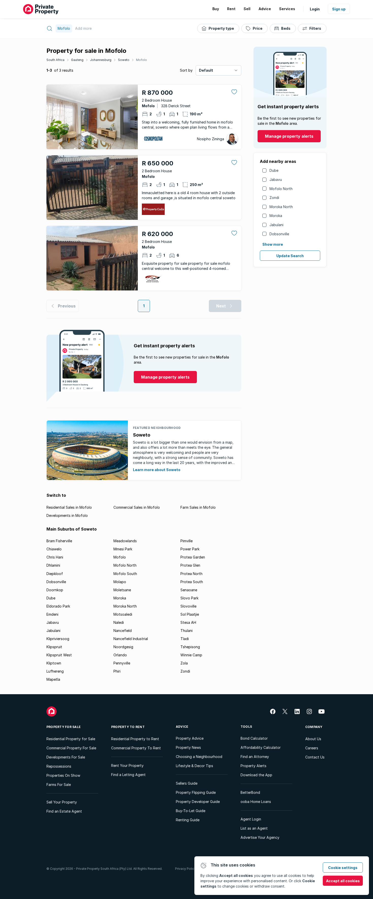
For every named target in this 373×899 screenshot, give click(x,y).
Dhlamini (53, 565)
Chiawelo (54, 549)
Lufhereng (55, 671)
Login (315, 9)
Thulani (186, 630)
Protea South (191, 582)
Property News (188, 747)
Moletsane (122, 590)
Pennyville (121, 663)
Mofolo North (281, 189)
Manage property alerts (289, 136)
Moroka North (281, 207)
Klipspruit (54, 647)
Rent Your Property (127, 765)
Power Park (189, 549)
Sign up (339, 9)
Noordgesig (123, 647)
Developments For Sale (65, 757)
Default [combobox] (206, 70)
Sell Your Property (61, 802)
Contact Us (315, 757)
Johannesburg (100, 60)
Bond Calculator (254, 738)
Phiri (117, 671)
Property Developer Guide (198, 801)
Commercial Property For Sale (71, 748)
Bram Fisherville (59, 541)
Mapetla (53, 679)
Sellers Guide (186, 783)
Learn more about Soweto (156, 470)
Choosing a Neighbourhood (199, 756)
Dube (273, 170)
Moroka (275, 215)
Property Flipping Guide (196, 792)
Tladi (184, 639)
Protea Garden (192, 557)
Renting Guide (187, 820)
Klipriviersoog (57, 639)
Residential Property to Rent (135, 739)
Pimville (186, 541)
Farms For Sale (58, 784)
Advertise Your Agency (260, 837)
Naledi (118, 622)
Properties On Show (63, 775)
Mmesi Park (122, 549)
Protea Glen (190, 565)
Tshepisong (190, 647)
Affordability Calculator (261, 747)
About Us (313, 739)
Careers (311, 748)
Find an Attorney (255, 756)
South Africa (55, 60)
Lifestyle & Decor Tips (194, 766)
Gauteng (77, 60)
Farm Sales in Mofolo (198, 507)
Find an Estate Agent (64, 811)
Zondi (274, 197)
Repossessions (58, 766)
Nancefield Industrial (130, 639)
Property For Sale (63, 727)
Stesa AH (188, 622)
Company (314, 727)
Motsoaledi (122, 614)
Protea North (191, 573)
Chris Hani (54, 557)
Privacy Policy (185, 869)
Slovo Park (189, 598)
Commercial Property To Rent (136, 748)
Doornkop (54, 590)
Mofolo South (125, 573)
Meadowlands (125, 541)
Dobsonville (279, 234)
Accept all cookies (343, 881)
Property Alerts (253, 766)
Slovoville (188, 606)
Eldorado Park (58, 606)
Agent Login (251, 819)
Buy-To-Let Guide (190, 811)
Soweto (123, 60)
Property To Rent (128, 727)
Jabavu (275, 179)
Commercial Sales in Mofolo (136, 507)
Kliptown (53, 663)
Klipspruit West (59, 655)
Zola (184, 663)
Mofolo (141, 60)
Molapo (119, 582)
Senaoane (188, 590)
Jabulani (276, 225)
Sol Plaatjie (189, 614)
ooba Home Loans (256, 801)
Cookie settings (343, 867)
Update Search (290, 256)
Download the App (256, 775)
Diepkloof (54, 573)
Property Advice (190, 738)
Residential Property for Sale (70, 739)
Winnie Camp (191, 655)
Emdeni (52, 614)
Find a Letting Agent (128, 774)
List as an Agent (254, 828)
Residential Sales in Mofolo (69, 507)
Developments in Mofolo (67, 515)
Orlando (120, 655)
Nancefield (122, 630)
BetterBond (250, 792)
